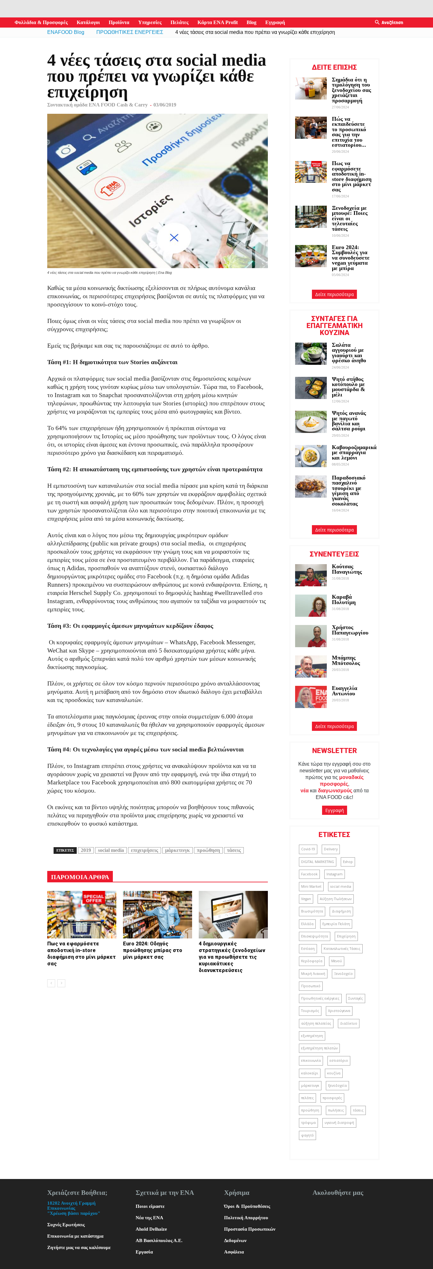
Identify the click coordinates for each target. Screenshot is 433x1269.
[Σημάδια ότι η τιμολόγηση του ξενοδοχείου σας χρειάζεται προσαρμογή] (311, 88)
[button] (377, 23)
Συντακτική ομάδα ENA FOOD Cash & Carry (97, 104)
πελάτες (307, 1098)
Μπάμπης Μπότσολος (346, 660)
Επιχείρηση (346, 936)
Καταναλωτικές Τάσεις (342, 948)
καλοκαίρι (309, 1073)
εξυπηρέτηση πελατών (319, 1048)
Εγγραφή (275, 22)
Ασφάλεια (234, 1251)
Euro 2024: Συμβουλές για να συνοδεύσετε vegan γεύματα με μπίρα (351, 257)
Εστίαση (308, 948)
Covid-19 (308, 849)
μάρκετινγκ (177, 850)
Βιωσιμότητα (312, 911)
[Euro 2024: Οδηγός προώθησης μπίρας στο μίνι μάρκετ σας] (157, 914)
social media (111, 850)
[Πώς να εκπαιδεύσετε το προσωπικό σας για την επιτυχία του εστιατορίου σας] (311, 128)
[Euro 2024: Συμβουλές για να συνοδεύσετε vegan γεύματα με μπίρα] (311, 256)
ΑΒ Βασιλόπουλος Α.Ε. (159, 1240)
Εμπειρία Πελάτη (336, 924)
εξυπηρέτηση (312, 1036)
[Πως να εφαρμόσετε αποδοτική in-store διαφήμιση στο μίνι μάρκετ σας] (81, 914)
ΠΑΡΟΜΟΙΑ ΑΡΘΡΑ (80, 876)
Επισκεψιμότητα (314, 936)
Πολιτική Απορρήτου (246, 1217)
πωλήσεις (336, 1110)
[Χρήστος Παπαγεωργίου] (311, 636)
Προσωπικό (310, 986)
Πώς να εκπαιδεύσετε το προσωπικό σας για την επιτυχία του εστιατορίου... (349, 132)
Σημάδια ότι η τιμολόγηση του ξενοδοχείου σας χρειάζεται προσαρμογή (351, 90)
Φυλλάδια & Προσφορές (41, 22)
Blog (251, 22)
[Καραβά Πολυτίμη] (311, 606)
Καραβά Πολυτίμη (344, 599)
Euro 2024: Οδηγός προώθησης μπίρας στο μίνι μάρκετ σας (152, 950)
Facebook (309, 874)
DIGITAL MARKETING (317, 862)
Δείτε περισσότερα (334, 294)
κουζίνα (333, 1073)
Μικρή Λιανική (313, 973)
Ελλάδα (307, 924)
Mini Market (311, 886)
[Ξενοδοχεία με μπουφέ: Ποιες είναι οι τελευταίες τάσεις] (311, 217)
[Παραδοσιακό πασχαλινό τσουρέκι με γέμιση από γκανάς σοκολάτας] (311, 486)
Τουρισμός (310, 1010)
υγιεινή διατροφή (339, 1122)
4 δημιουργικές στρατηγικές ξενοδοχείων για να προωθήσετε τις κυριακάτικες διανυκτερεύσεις (232, 957)
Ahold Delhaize (151, 1229)
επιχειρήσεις (144, 850)
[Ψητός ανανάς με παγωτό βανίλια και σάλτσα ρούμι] (311, 422)
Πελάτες (180, 22)
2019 (86, 850)
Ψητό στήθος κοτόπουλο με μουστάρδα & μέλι (348, 387)
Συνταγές (355, 998)
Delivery (331, 849)
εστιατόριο (339, 1060)
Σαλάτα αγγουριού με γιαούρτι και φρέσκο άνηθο (350, 353)
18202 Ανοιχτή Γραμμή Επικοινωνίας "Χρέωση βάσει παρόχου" (73, 1208)
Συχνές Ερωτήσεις (66, 1224)
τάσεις (234, 850)
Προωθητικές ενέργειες (320, 998)
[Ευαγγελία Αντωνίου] (311, 697)
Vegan (306, 899)
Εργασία (144, 1251)
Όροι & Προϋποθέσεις (247, 1206)
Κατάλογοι (88, 22)
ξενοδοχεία (337, 1085)
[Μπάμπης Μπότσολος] (311, 666)
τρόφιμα (308, 1122)
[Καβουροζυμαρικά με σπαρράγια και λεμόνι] (311, 456)
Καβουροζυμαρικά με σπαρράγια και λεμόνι (354, 452)
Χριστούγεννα (339, 1010)
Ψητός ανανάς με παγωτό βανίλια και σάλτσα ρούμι (349, 421)
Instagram (334, 874)
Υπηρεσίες (150, 22)
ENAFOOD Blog (65, 32)
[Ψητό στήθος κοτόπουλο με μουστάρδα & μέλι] (311, 388)
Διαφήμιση (341, 911)
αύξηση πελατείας (316, 1023)
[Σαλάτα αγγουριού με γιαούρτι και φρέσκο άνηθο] (311, 354)
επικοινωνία (311, 1060)
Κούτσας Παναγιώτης (347, 569)
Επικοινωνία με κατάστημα (75, 1236)
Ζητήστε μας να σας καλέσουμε (79, 1247)
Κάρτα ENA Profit (217, 22)
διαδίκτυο (348, 1023)
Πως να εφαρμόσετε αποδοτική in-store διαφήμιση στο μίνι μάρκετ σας (352, 176)
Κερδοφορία (311, 961)
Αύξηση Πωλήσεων (336, 899)
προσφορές (332, 1098)
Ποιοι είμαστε (150, 1206)
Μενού (336, 961)
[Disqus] (157, 1073)
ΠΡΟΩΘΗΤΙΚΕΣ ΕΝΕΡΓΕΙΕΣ (129, 32)
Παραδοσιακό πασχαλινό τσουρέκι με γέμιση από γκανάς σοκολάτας (348, 490)
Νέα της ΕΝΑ (149, 1217)
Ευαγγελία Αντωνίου (344, 690)
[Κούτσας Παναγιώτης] (311, 575)
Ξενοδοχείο (343, 973)
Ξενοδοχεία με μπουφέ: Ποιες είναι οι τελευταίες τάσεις (350, 218)
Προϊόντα (119, 22)
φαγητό (307, 1135)
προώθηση (208, 850)
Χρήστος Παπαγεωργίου (350, 629)
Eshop (348, 862)
